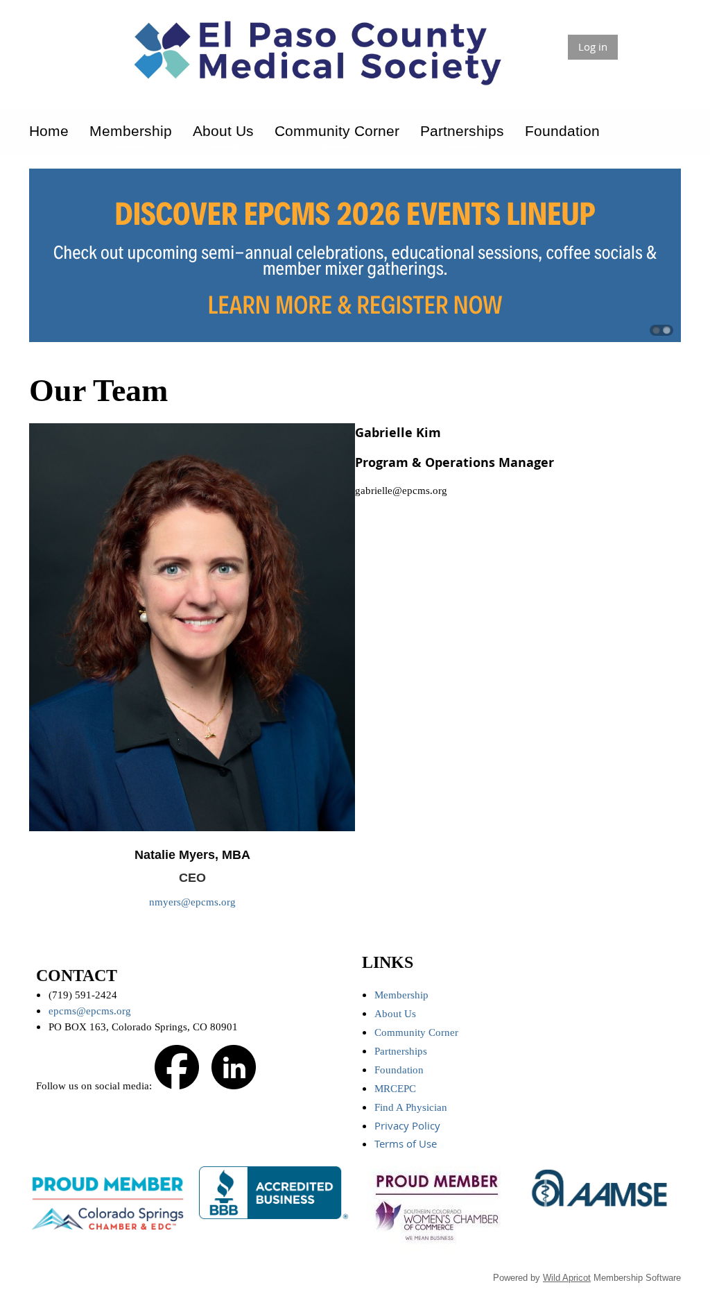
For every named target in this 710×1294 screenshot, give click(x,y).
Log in (592, 46)
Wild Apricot (567, 1277)
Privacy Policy (408, 1125)
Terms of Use (407, 1143)
